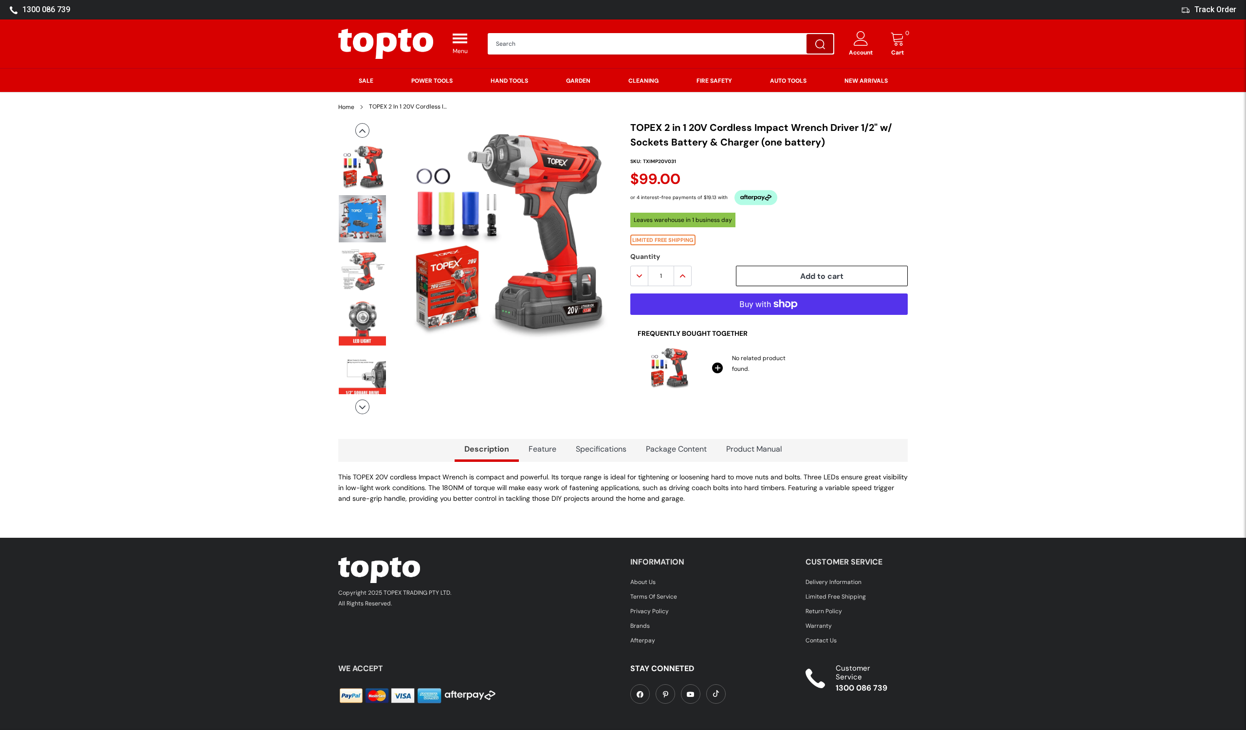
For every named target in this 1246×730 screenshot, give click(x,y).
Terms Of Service (653, 597)
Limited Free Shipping (836, 597)
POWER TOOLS (432, 81)
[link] (640, 694)
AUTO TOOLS (788, 81)
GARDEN (578, 81)
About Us (643, 582)
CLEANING (643, 81)
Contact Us (821, 640)
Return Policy (824, 611)
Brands (640, 626)
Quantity (645, 256)
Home (346, 107)
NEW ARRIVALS (866, 81)
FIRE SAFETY (714, 81)
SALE (366, 81)
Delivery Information (833, 582)
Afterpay (642, 640)
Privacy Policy (649, 611)
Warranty (819, 626)
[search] (819, 44)
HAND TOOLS (509, 81)
